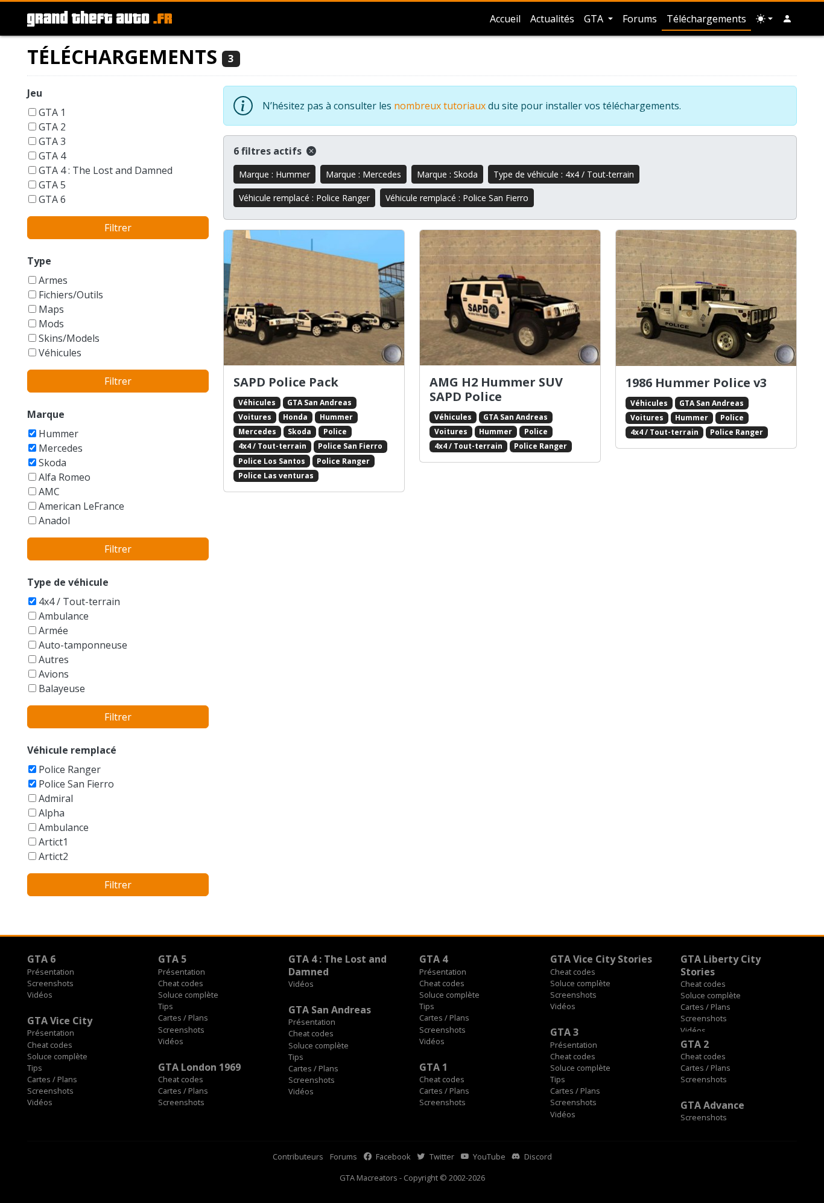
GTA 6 (52, 199)
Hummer (58, 433)
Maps (51, 309)
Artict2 (53, 856)
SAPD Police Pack (285, 382)
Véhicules (60, 352)
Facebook (392, 1156)
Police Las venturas (276, 475)
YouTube (488, 1156)
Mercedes (61, 448)
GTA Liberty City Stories (720, 965)
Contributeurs (298, 1156)
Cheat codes (180, 983)
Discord (537, 1156)
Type (39, 261)
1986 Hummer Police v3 (696, 382)
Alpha (52, 813)
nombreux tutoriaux (440, 105)
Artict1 (53, 842)
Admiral (56, 798)
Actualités (552, 18)
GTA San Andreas (319, 402)
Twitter (441, 1156)
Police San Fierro (76, 784)
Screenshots (50, 983)
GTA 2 (52, 126)
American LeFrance (81, 506)
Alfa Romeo (64, 477)
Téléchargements (706, 18)
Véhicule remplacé (71, 750)
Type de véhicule (68, 582)
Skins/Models (69, 338)
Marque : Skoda (447, 174)
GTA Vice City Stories (601, 959)
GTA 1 (52, 112)
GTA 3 (52, 141)
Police (335, 431)
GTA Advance (712, 1105)
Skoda (52, 462)
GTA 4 (52, 155)
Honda (295, 417)
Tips (165, 1006)
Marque (46, 414)
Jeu (34, 93)
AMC (49, 491)
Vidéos (39, 994)
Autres (54, 659)
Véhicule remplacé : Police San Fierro (456, 198)
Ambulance (64, 616)
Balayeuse (62, 688)
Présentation (50, 971)
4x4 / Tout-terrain (79, 601)
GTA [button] (595, 18)
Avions (54, 674)
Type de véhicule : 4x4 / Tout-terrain (563, 174)
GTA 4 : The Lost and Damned (106, 170)
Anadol (54, 520)
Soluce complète (188, 994)
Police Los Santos (271, 461)
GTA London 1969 (199, 1067)
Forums (640, 18)
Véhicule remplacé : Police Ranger (304, 198)
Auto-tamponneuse (83, 645)
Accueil (505, 18)
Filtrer (118, 227)
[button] (787, 19)
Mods (51, 323)
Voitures (254, 417)
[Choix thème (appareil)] (764, 19)
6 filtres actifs (268, 151)
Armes (53, 280)
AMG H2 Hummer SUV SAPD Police (496, 389)
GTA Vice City (59, 1020)
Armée (53, 630)
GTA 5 (52, 184)
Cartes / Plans (183, 1017)
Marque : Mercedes (363, 174)
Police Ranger (70, 769)
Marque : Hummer (274, 174)
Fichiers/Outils (71, 294)
